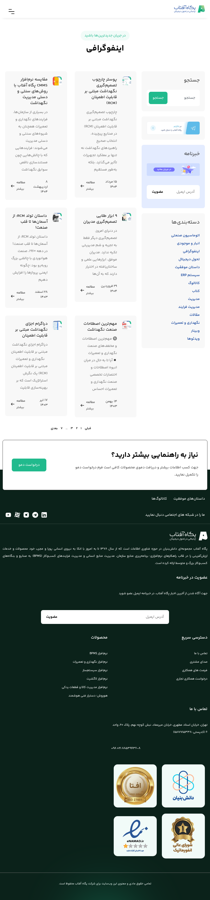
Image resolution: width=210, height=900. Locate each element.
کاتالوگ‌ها (159, 499)
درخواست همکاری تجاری (191, 678)
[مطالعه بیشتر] (82, 186)
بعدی (54, 428)
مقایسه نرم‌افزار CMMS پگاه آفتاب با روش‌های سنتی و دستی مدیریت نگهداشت (31, 91)
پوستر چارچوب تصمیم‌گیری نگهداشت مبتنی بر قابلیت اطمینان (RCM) (101, 91)
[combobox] (182, 98)
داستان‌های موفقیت (189, 499)
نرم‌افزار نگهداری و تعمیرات (90, 662)
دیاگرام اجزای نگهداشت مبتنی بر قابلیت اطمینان (31, 330)
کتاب (196, 291)
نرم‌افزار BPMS (99, 653)
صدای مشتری (198, 662)
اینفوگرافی (191, 251)
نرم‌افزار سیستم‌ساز (95, 670)
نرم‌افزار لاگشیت (97, 678)
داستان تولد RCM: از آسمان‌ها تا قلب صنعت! (30, 222)
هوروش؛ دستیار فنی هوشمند (88, 695)
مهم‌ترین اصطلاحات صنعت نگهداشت (100, 327)
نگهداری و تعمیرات (185, 323)
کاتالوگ (194, 283)
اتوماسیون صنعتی (185, 235)
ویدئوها (193, 339)
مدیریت (194, 299)
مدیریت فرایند (189, 307)
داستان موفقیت (187, 267)
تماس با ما (200, 653)
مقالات (195, 315)
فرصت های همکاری (194, 670)
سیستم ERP (190, 275)
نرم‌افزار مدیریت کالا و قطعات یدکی (85, 687)
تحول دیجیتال (189, 259)
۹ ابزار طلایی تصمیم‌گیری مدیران (100, 219)
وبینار (195, 331)
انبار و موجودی (188, 243)
